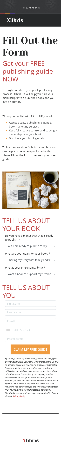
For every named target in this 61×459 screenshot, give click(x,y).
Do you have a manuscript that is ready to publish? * (29, 237)
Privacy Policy (19, 396)
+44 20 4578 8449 (30, 7)
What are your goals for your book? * (27, 253)
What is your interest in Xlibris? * (25, 267)
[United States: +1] (9, 330)
